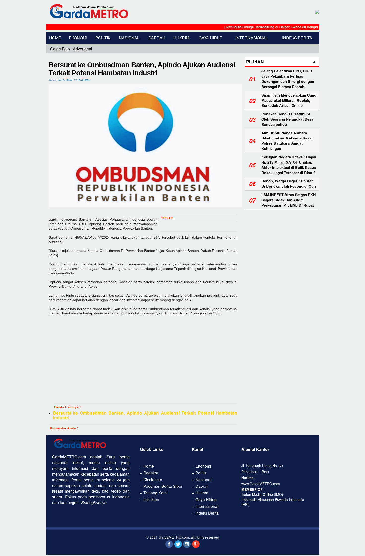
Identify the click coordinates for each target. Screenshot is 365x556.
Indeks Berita (297, 38)
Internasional (251, 38)
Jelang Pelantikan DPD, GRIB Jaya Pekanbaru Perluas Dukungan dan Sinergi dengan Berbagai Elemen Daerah (287, 79)
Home (55, 38)
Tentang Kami (155, 493)
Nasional (129, 38)
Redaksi (150, 473)
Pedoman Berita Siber (162, 486)
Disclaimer (152, 479)
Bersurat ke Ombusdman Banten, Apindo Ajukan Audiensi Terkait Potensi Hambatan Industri (145, 415)
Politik (102, 38)
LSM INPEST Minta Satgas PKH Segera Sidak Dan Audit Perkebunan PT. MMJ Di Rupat (288, 200)
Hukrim (181, 38)
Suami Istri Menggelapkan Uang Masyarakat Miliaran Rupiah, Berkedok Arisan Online (288, 100)
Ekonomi (78, 38)
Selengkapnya (94, 502)
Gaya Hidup (210, 38)
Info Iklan (151, 499)
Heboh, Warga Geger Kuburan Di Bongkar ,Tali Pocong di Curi (288, 183)
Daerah (156, 38)
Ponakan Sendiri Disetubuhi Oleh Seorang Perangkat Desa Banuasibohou (287, 119)
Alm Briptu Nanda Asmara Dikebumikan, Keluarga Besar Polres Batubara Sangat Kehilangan (287, 140)
